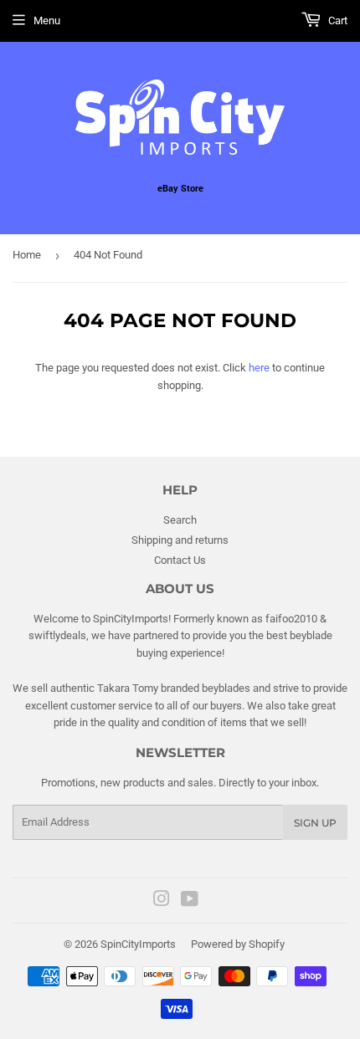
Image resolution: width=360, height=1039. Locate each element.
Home (27, 254)
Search (180, 520)
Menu (46, 20)
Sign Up (315, 822)
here (259, 367)
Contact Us (180, 560)
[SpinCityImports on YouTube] (189, 901)
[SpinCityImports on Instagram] (161, 901)
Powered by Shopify (238, 944)
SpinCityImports (138, 944)
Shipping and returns (180, 540)
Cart (336, 20)
